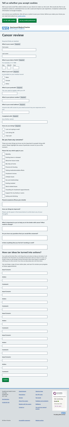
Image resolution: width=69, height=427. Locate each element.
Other (7, 84)
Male (7, 77)
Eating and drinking (12, 196)
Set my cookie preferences (27, 20)
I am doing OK (10, 132)
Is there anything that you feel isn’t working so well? (18, 243)
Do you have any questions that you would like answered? (20, 233)
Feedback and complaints (42, 401)
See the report (58, 406)
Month (9, 65)
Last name (5, 53)
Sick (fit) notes (39, 394)
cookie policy (21, 16)
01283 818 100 (5, 402)
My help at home (11, 164)
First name (5, 47)
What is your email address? (13, 104)
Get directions (5, 399)
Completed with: (10, 116)
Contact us (21, 407)
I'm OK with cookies (9, 20)
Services (21, 397)
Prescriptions (22, 394)
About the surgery (23, 401)
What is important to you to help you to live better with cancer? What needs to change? (23, 223)
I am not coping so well (13, 129)
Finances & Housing (11, 167)
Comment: (5, 284)
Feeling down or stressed (13, 157)
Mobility (8, 154)
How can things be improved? (11, 209)
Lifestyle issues (10, 177)
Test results (38, 397)
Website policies (40, 420)
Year (14, 65)
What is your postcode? (12, 87)
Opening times (39, 391)
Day (3, 65)
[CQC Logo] (57, 394)
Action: (4, 277)
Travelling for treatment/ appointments (17, 189)
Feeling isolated (10, 183)
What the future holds (12, 160)
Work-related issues (11, 186)
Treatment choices (11, 173)
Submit (5, 380)
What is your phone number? (13, 97)
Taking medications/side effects (15, 170)
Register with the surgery (25, 404)
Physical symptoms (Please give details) (14, 200)
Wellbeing (38, 404)
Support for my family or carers (15, 193)
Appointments (22, 391)
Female (8, 80)
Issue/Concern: (6, 269)
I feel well (8, 136)
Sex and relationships (12, 180)
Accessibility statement (24, 420)
